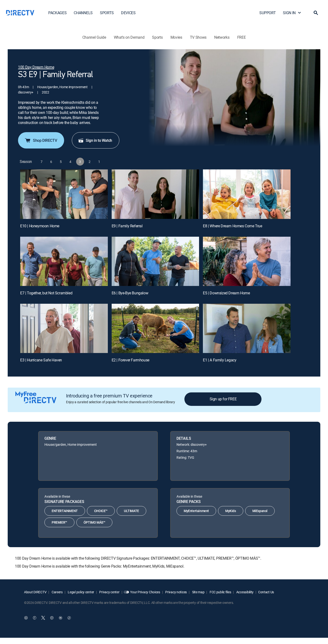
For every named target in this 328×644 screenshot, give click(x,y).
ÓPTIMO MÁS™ (94, 522)
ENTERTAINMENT (65, 510)
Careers (57, 592)
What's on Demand (129, 37)
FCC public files (220, 592)
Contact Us (266, 592)
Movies (176, 37)
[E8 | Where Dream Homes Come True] (247, 194)
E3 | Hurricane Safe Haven (41, 360)
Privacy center (109, 592)
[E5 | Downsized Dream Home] (247, 261)
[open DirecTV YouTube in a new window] (60, 618)
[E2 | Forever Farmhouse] (155, 328)
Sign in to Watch (99, 140)
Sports (157, 37)
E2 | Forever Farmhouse (130, 360)
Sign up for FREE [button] (223, 399)
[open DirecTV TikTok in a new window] (69, 618)
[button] (315, 13)
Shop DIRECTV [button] (45, 140)
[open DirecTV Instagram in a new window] (52, 618)
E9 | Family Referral (127, 226)
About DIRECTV (35, 592)
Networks (221, 37)
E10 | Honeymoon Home (39, 226)
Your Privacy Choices (145, 592)
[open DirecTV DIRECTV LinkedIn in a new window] (26, 618)
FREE (241, 37)
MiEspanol (259, 510)
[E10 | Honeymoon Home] (64, 194)
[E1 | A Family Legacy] (247, 328)
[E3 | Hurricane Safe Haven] (64, 328)
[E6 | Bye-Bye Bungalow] (155, 261)
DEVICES (128, 12)
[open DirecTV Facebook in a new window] (34, 618)
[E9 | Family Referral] (155, 194)
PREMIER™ (59, 522)
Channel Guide (94, 37)
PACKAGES (57, 12)
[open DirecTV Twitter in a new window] (43, 618)
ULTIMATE (131, 510)
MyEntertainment (196, 510)
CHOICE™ (101, 510)
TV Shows (198, 37)
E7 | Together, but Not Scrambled (46, 293)
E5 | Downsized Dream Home (226, 293)
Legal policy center (80, 592)
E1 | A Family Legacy (219, 360)
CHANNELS (83, 12)
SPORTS (107, 12)
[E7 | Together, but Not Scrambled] (64, 261)
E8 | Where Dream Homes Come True (232, 226)
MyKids (230, 510)
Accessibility (245, 592)
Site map (197, 592)
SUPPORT (267, 12)
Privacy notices (176, 592)
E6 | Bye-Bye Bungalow (130, 293)
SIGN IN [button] (289, 12)
